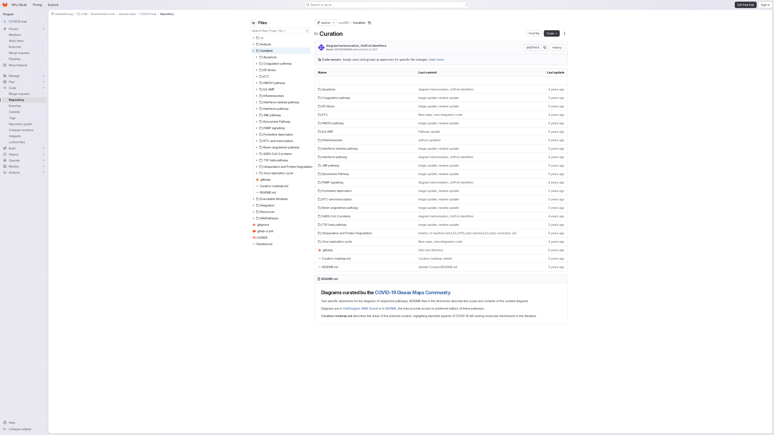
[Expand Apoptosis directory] (256, 57)
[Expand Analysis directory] (253, 44)
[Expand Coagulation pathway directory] (256, 63)
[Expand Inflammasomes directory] (256, 95)
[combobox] (280, 31)
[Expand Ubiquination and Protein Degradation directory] (256, 166)
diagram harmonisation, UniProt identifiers (356, 45)
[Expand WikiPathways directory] (253, 218)
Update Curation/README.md (437, 267)
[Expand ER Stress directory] (256, 70)
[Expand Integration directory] (253, 205)
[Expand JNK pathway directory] (256, 115)
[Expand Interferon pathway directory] (256, 108)
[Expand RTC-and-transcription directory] (256, 141)
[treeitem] (281, 38)
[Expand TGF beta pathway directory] (256, 160)
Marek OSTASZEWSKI (339, 49)
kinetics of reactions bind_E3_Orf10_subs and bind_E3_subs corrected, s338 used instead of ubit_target (468, 233)
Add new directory (430, 250)
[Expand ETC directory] (256, 76)
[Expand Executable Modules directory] (253, 199)
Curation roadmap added (435, 258)
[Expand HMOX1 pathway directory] (256, 83)
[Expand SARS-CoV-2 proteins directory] (256, 153)
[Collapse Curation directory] (253, 50)
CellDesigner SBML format (360, 308)
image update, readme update (438, 97)
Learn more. (436, 59)
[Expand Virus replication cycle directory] (256, 173)
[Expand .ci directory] (253, 37)
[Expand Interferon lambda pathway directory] (256, 102)
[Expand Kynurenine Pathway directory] (256, 121)
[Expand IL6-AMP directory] (256, 89)
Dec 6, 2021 (371, 49)
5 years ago (556, 97)
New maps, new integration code (440, 114)
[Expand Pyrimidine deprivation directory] (256, 134)
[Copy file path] (369, 23)
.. (318, 81)
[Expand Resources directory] (253, 211)
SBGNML (391, 308)
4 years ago (556, 89)
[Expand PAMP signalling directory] (256, 128)
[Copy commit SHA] (545, 47)
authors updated (429, 140)
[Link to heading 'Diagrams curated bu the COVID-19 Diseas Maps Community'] (453, 292)
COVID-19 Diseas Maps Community (412, 292)
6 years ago (556, 250)
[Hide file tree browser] (253, 23)
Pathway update (429, 131)
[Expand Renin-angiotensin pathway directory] (256, 147)
